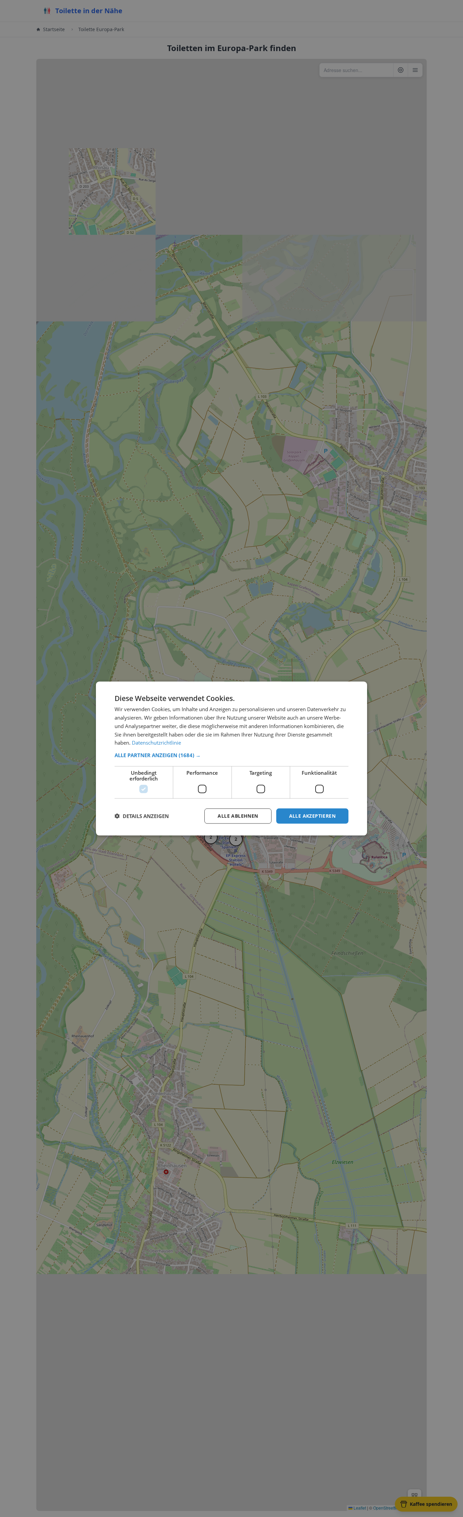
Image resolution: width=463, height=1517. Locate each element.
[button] (231, 755)
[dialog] (231, 759)
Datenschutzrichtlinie (156, 742)
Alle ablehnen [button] (238, 816)
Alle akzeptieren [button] (312, 816)
